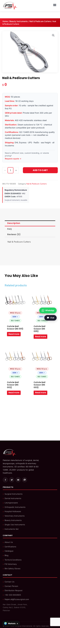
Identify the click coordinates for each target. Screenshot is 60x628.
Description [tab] (13, 223)
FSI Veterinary (11, 564)
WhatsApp (49, 310)
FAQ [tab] (9, 229)
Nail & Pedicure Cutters (40, 21)
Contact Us (9, 582)
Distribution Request (13, 590)
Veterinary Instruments (15, 516)
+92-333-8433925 (13, 595)
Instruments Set (12, 529)
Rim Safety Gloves (12, 568)
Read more (14, 334)
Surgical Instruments (13, 494)
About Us (9, 542)
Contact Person (11, 586)
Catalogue (9, 551)
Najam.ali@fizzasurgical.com (17, 599)
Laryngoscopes (11, 503)
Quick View (15, 321)
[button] (53, 35)
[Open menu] (55, 5)
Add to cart (40, 170)
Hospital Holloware (13, 511)
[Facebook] (5, 479)
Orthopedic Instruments (15, 507)
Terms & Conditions (13, 560)
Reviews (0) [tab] (14, 234)
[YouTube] (18, 479)
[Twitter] (11, 479)
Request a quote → (13, 159)
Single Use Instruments (15, 524)
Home (5, 21)
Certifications (10, 546)
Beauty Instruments (18, 21)
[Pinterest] (24, 479)
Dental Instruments (13, 498)
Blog (6, 555)
